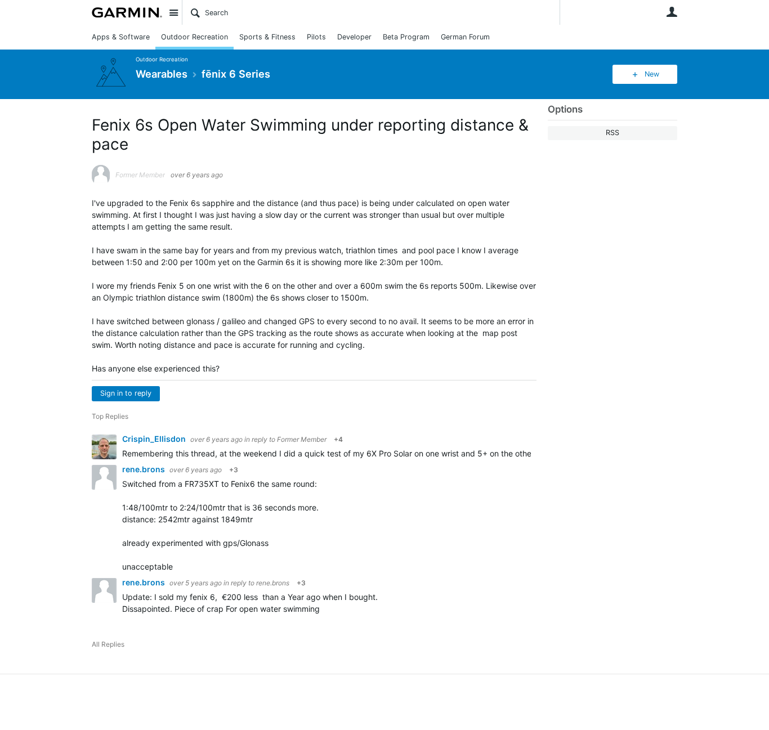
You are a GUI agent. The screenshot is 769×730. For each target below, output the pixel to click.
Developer (354, 37)
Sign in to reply (125, 393)
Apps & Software (121, 37)
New (652, 74)
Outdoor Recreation (194, 37)
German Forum (465, 37)
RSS (612, 132)
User (671, 11)
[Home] (127, 12)
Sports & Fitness (267, 37)
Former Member (302, 439)
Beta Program (406, 37)
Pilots (316, 37)
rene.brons (144, 469)
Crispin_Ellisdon (154, 439)
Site (173, 12)
